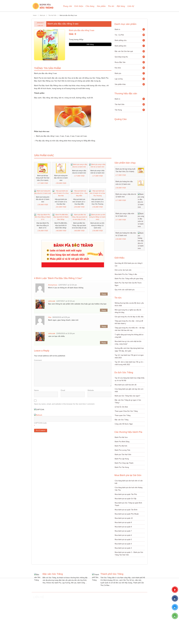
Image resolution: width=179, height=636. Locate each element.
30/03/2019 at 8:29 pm (61, 317)
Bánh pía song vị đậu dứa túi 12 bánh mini (126, 195)
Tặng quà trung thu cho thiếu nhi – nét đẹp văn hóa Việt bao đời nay (130, 329)
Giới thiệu (78, 5)
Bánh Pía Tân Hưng (122, 467)
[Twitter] (39, 627)
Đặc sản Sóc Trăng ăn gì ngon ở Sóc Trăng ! (128, 401)
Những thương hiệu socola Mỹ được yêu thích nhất (129, 304)
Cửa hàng (90, 5)
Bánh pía (42, 15)
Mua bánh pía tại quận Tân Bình (126, 510)
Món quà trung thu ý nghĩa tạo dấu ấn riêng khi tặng (128, 311)
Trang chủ (67, 5)
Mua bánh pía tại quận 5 (123, 539)
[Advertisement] (128, 139)
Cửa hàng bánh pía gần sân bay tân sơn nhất (129, 390)
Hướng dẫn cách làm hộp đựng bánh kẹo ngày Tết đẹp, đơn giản (129, 349)
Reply (104, 294)
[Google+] (53, 627)
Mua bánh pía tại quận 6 (123, 535)
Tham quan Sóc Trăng (122, 415)
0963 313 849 (67, 606)
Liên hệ (130, 5)
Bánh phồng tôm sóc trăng (140, 634)
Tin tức (111, 5)
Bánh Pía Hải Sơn (121, 437)
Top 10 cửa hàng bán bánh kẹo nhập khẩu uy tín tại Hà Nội (129, 379)
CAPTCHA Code (40, 423)
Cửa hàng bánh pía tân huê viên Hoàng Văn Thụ (128, 489)
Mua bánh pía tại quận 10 (124, 518)
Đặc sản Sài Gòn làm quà (130, 51)
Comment (38, 360)
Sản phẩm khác (130, 84)
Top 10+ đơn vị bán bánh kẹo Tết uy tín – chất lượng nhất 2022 (129, 363)
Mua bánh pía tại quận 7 (123, 531)
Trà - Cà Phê (130, 35)
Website (91, 390)
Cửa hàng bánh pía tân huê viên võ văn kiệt (129, 482)
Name (36, 390)
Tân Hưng (129, 110)
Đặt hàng (121, 5)
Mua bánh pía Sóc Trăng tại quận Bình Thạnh (128, 504)
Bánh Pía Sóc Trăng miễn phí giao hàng (129, 278)
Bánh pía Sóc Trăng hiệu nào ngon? (127, 396)
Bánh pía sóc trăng (128, 634)
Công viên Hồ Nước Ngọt (124, 424)
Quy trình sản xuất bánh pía (124, 290)
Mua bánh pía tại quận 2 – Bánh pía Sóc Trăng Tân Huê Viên (129, 553)
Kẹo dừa (130, 68)
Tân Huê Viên (52, 15)
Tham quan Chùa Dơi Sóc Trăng (126, 411)
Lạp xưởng (130, 79)
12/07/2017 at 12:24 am (67, 285)
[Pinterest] (48, 627)
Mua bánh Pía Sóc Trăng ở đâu (126, 274)
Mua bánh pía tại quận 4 (123, 544)
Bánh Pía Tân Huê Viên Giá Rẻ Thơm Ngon (128, 284)
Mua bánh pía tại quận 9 (123, 522)
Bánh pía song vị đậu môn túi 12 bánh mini (125, 215)
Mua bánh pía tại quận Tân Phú (126, 494)
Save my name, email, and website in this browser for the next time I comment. (64, 404)
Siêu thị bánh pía (117, 634)
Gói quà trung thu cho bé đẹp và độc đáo (129, 317)
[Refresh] (38, 415)
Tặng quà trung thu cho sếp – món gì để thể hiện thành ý (129, 322)
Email (63, 390)
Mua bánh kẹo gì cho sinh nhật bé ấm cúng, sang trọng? (128, 342)
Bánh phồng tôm (129, 46)
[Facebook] (43, 627)
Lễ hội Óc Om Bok (121, 407)
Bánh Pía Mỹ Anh (121, 446)
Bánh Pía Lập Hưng (122, 459)
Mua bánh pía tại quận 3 (123, 548)
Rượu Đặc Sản (130, 62)
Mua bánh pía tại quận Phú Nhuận (127, 514)
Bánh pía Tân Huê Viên (123, 454)
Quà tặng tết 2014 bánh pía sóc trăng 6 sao (128, 264)
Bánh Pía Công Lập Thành (124, 463)
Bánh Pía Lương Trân (122, 450)
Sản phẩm (101, 5)
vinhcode (40, 25)
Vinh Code (109, 634)
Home (35, 15)
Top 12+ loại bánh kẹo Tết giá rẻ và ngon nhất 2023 (129, 356)
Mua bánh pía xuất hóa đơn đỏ (125, 385)
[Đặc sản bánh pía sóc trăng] (43, 6)
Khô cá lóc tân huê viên (123, 270)
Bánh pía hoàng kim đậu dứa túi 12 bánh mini (126, 234)
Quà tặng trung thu (130, 57)
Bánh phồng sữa (129, 40)
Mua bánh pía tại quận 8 (123, 527)
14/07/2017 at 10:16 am (65, 301)
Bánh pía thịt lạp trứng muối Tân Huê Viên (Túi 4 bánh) (125, 170)
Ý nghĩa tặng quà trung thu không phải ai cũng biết (129, 336)
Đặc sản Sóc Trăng (121, 420)
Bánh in (129, 29)
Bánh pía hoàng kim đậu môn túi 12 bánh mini (124, 183)
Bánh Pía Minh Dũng (122, 442)
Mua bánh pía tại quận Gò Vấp (125, 498)
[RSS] (34, 627)
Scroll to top (156, 593)
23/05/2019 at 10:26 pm (65, 333)
